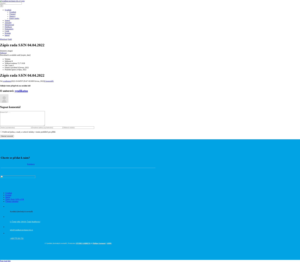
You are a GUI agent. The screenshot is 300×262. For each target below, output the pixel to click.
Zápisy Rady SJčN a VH (14, 199)
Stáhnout (3, 53)
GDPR (109, 243)
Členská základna (11, 201)
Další (10, 39)
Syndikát (8, 193)
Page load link (5, 261)
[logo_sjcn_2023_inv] (18, 177)
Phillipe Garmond (99, 243)
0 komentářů (49, 81)
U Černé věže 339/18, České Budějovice (25, 222)
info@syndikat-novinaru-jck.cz (21, 230)
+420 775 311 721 (17, 238)
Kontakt (8, 195)
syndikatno (7, 81)
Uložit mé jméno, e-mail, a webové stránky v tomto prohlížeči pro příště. (29, 132)
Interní (7, 197)
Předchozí (3, 39)
